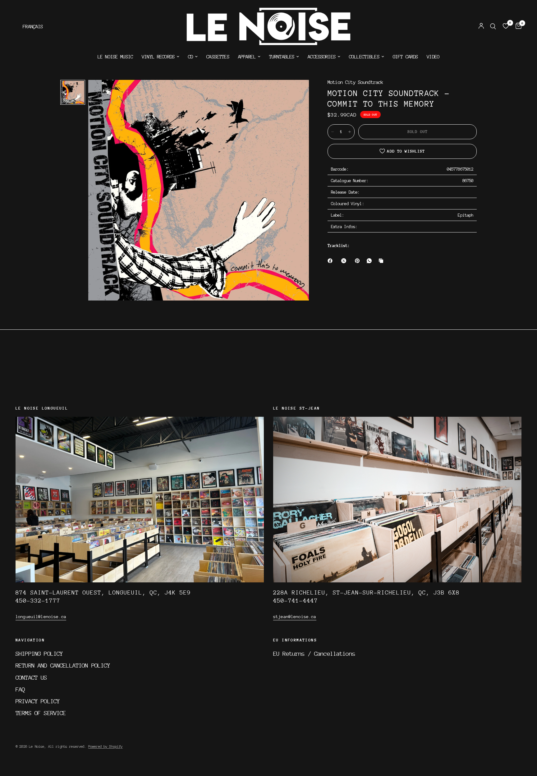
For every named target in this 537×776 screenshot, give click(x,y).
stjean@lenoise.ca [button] (294, 616)
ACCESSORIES (322, 57)
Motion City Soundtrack (355, 82)
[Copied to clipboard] (382, 260)
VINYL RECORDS (158, 57)
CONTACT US (31, 677)
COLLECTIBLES (364, 57)
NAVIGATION (30, 640)
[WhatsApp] (370, 260)
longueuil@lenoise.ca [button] (41, 616)
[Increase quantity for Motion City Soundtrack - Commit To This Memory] (349, 132)
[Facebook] (331, 260)
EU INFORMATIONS (295, 640)
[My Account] (481, 26)
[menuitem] (115, 57)
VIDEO (433, 57)
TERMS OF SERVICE (41, 712)
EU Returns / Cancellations (314, 653)
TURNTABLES (282, 57)
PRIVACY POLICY (38, 701)
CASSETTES (217, 57)
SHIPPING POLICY (39, 653)
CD (190, 57)
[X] (345, 260)
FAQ (20, 689)
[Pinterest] (358, 260)
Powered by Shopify (105, 746)
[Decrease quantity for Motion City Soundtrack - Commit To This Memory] (332, 132)
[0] (516, 26)
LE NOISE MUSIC (115, 57)
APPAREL (247, 57)
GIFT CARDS (405, 57)
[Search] (493, 26)
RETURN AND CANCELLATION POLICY (63, 665)
